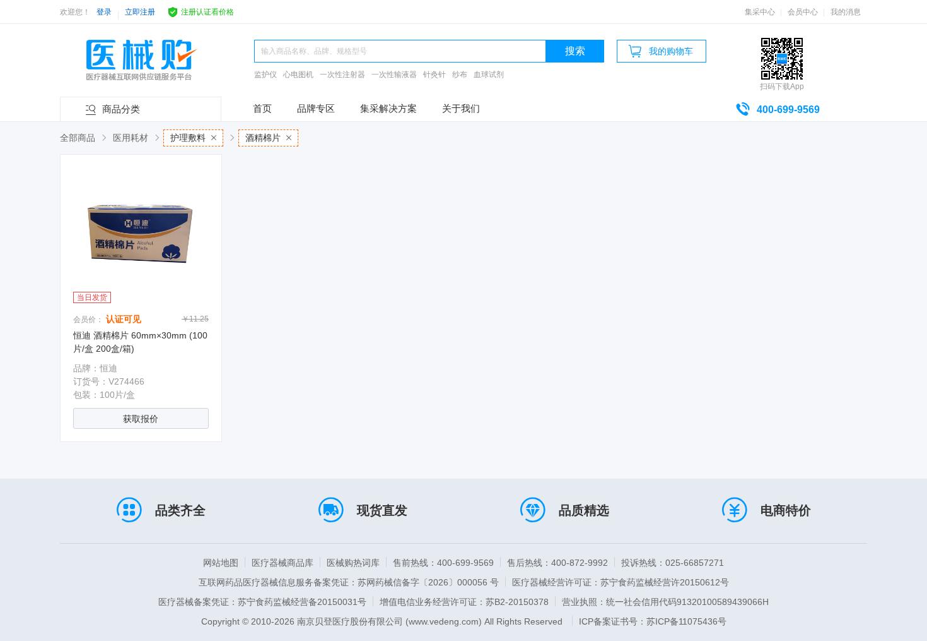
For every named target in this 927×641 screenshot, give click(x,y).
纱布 (459, 74)
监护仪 (265, 74)
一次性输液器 (394, 74)
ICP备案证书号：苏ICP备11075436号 (652, 621)
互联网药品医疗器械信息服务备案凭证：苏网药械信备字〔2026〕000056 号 (349, 582)
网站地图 (220, 563)
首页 (262, 108)
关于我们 (461, 108)
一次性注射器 (342, 74)
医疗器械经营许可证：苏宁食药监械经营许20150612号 (620, 582)
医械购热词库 (353, 563)
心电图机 (298, 74)
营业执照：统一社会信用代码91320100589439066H (665, 602)
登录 (104, 12)
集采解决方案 (388, 108)
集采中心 (760, 12)
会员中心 (803, 12)
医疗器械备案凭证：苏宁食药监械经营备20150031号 (262, 602)
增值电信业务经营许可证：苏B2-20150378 (464, 602)
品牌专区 (316, 108)
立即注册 (140, 12)
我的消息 (846, 12)
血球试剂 (489, 74)
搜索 (575, 50)
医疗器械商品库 (282, 563)
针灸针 (434, 74)
